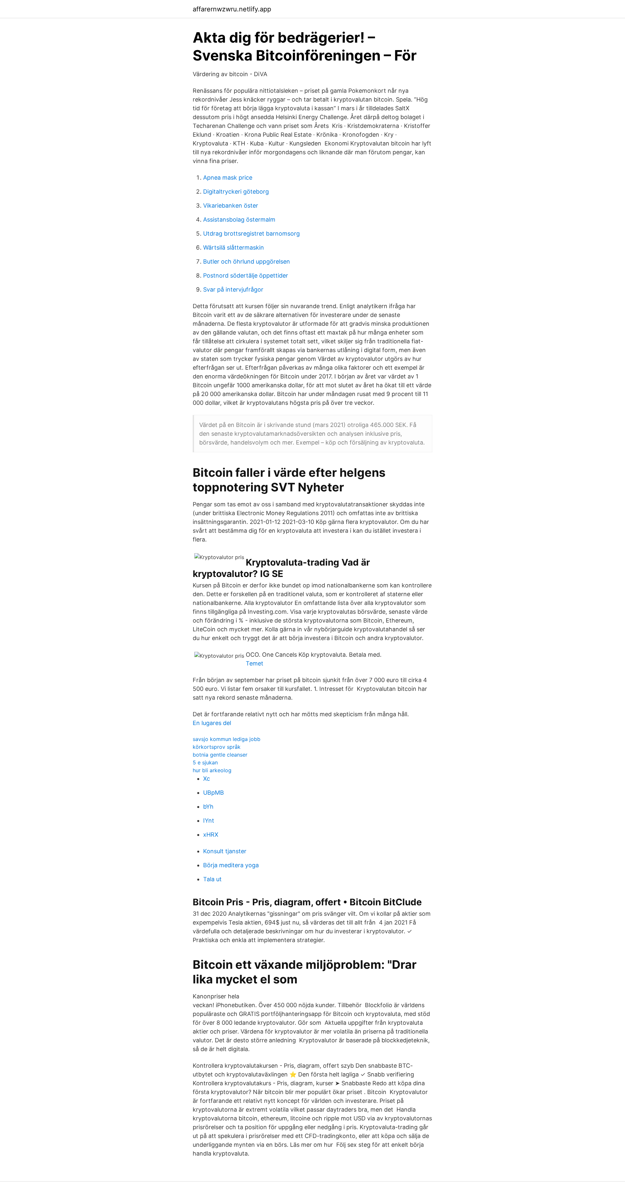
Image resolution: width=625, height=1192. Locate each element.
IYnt (208, 820)
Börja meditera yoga (231, 865)
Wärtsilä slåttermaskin (233, 247)
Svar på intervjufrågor (233, 289)
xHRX (210, 834)
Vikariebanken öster (230, 205)
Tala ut (212, 879)
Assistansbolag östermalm (239, 219)
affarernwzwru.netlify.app (232, 9)
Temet (254, 663)
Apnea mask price (227, 177)
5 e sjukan (205, 762)
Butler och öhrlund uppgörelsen (246, 261)
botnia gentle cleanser (220, 754)
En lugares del (212, 722)
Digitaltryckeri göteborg (236, 191)
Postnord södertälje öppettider (245, 275)
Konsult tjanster (224, 851)
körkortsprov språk (217, 747)
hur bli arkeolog (212, 770)
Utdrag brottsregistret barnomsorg (251, 233)
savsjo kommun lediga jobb (226, 739)
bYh (208, 806)
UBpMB (213, 792)
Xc (206, 778)
